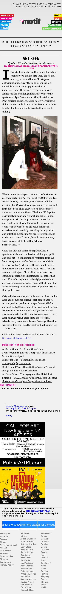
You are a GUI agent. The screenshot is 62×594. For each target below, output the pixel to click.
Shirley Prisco (27, 582)
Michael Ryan (26, 569)
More (43, 566)
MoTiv (43, 587)
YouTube (56, 7)
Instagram (49, 6)
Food (57, 15)
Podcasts (15, 46)
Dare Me (45, 550)
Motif (31, 21)
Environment (52, 29)
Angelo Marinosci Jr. (17, 406)
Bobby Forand (27, 542)
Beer (57, 19)
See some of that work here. (16, 338)
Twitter (46, 6)
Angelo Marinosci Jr (21, 66)
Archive (35, 7)
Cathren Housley (28, 544)
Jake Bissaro (26, 550)
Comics (43, 46)
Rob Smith (25, 577)
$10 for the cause (28, 524)
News (4, 28)
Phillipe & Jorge (28, 574)
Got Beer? (46, 563)
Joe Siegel (25, 555)
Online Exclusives (12, 42)
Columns (38, 42)
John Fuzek (25, 558)
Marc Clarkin (26, 566)
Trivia (43, 585)
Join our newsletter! (24, 4)
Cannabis (54, 25)
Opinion (6, 22)
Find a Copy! (54, 4)
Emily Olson (25, 547)
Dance (44, 547)
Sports (44, 579)
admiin (23, 536)
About (3, 542)
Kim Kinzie (25, 560)
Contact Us (5, 551)
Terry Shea (25, 587)
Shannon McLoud (28, 579)
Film (43, 555)
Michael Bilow (27, 590)
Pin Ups (44, 574)
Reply (9, 415)
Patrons (42, 4)
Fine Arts (7, 15)
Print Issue (22, 7)
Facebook (42, 6)
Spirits (56, 22)
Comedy (45, 542)
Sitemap (4, 559)
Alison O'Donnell (28, 539)
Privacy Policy (7, 565)
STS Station (26, 585)
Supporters (5, 562)
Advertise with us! (8, 545)
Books (44, 536)
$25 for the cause (46, 524)
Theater (6, 19)
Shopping (45, 577)
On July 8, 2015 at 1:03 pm (21, 408)
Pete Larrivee (27, 571)
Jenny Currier (26, 552)
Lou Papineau (26, 563)
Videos (52, 42)
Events (30, 46)
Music (4, 25)
